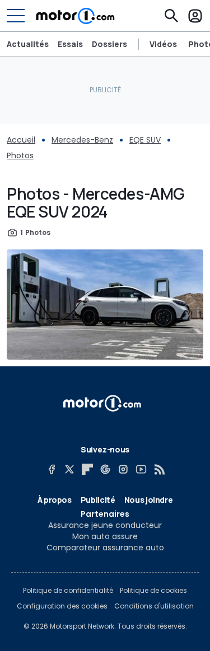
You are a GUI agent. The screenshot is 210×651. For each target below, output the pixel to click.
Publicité (98, 499)
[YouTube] (141, 469)
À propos (55, 499)
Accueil (21, 139)
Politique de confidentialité (68, 590)
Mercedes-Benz (82, 139)
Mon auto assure (105, 536)
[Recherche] (171, 15)
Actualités (28, 44)
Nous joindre (148, 499)
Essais (70, 44)
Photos (20, 155)
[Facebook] (51, 469)
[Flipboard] (87, 469)
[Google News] (105, 469)
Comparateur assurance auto (105, 547)
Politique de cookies (153, 590)
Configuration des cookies (62, 606)
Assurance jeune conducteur (105, 525)
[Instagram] (123, 469)
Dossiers (109, 44)
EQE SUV (145, 139)
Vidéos (163, 44)
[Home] (75, 16)
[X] (69, 469)
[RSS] (159, 469)
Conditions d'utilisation (154, 606)
